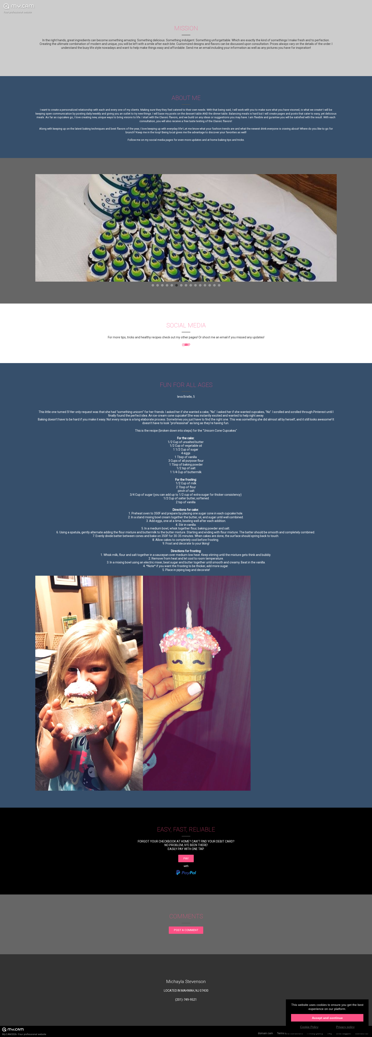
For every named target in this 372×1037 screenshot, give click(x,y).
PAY (186, 858)
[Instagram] (183, 345)
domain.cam (265, 1033)
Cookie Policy (309, 1027)
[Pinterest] (189, 345)
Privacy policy (345, 1027)
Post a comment (186, 930)
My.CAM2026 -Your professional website (24, 1034)
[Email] (186, 345)
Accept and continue (327, 1018)
